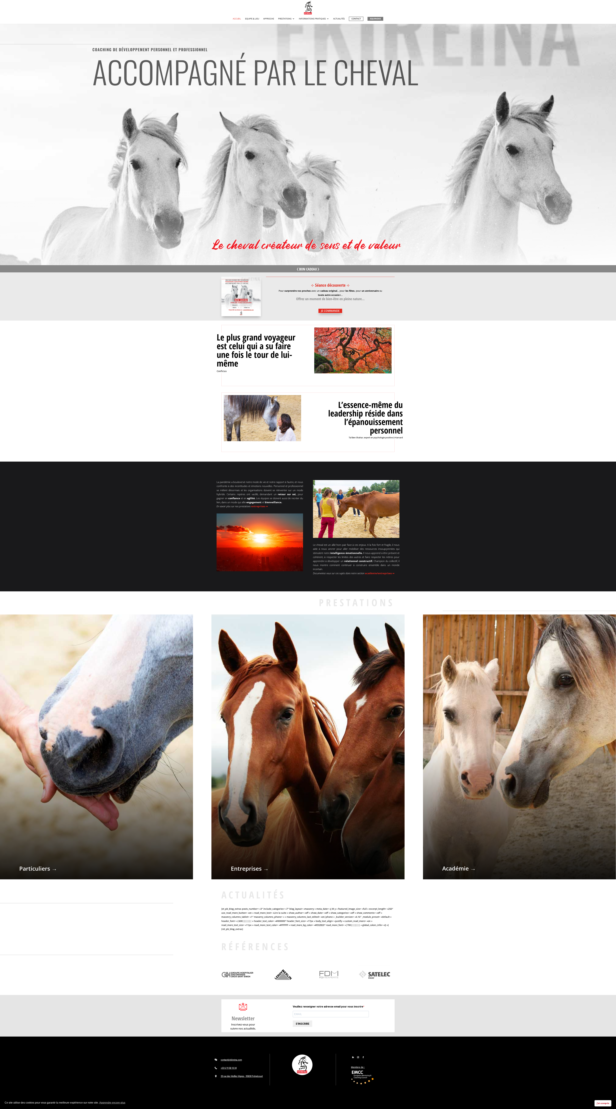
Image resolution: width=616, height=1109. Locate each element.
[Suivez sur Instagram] (358, 1057)
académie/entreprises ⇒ (379, 573)
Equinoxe (375, 18)
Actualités (339, 19)
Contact (356, 18)
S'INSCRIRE (302, 1023)
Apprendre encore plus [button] (112, 1102)
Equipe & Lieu (252, 19)
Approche (268, 19)
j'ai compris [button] (603, 1103)
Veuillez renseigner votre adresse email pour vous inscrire (328, 1006)
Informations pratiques (312, 19)
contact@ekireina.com (231, 1059)
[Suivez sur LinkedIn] (353, 1057)
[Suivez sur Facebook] (363, 1057)
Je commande (330, 311)
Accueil (237, 19)
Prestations (284, 19)
